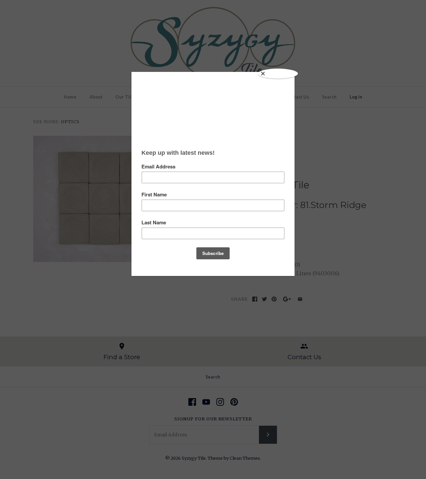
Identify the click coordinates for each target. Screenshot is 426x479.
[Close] (278, 74)
